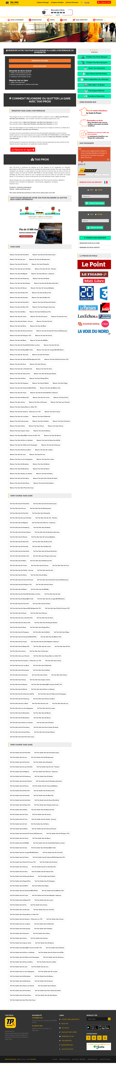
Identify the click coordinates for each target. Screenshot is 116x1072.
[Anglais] (88, 2)
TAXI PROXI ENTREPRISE (96, 73)
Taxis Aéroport (81, 20)
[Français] (86, 2)
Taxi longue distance (96, 90)
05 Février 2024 (37, 1018)
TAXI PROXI (33, 1059)
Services (99, 20)
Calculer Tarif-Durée (69, 1032)
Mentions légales (11, 1059)
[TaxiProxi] (10, 1027)
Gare (65, 20)
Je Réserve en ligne (21, 149)
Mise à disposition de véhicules (96, 79)
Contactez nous (67, 1049)
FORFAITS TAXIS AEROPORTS (96, 238)
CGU (18, 1059)
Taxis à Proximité (17, 20)
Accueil (54, 1059)
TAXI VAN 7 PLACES (96, 85)
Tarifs (52, 20)
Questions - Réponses (79, 1059)
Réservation (36, 20)
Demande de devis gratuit (89, 247)
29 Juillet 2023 (37, 1026)
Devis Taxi (64, 1023)
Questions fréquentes (96, 96)
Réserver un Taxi (67, 1036)
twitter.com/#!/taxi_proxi (22, 189)
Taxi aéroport (66, 1040)
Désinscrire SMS (67, 1045)
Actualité (65, 1028)
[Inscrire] (109, 1019)
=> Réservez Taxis (104, 2)
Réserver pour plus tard (89, 243)
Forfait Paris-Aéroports (70, 1019)
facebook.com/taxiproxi (24, 187)
